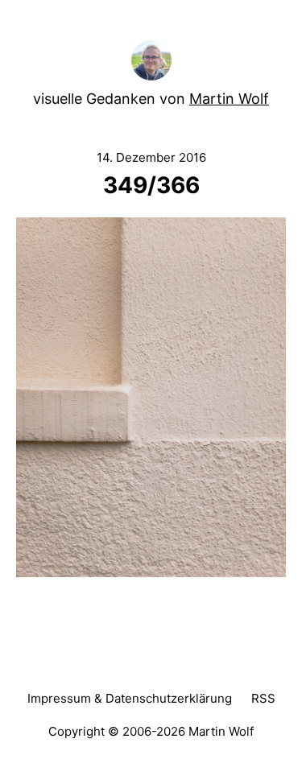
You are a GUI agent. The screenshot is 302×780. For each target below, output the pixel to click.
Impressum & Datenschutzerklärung (129, 698)
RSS (263, 698)
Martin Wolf (229, 98)
